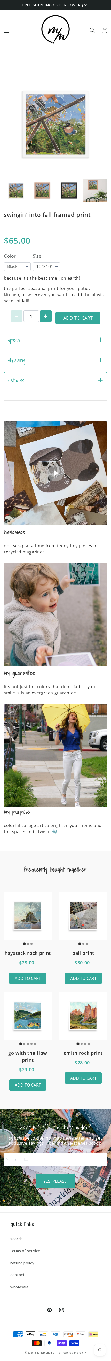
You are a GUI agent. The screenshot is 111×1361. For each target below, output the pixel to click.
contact (17, 1274)
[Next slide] (100, 190)
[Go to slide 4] (31, 1044)
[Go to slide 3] (31, 944)
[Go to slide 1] (24, 943)
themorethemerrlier (48, 1352)
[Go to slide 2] (28, 944)
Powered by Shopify (74, 1352)
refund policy (22, 1262)
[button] (7, 30)
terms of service (25, 1250)
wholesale (19, 1287)
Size (37, 256)
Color (10, 256)
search (16, 1238)
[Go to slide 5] (35, 1044)
